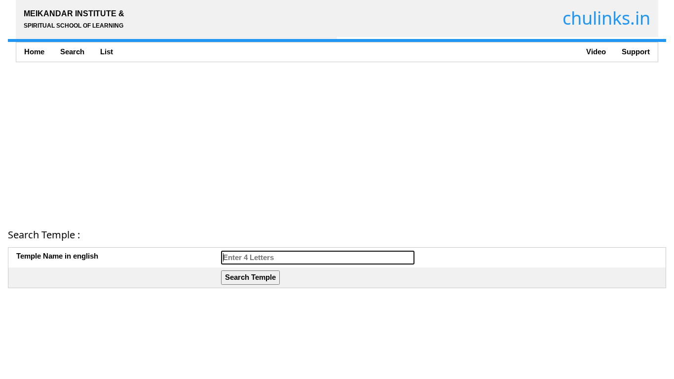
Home (34, 51)
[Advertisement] (304, 142)
